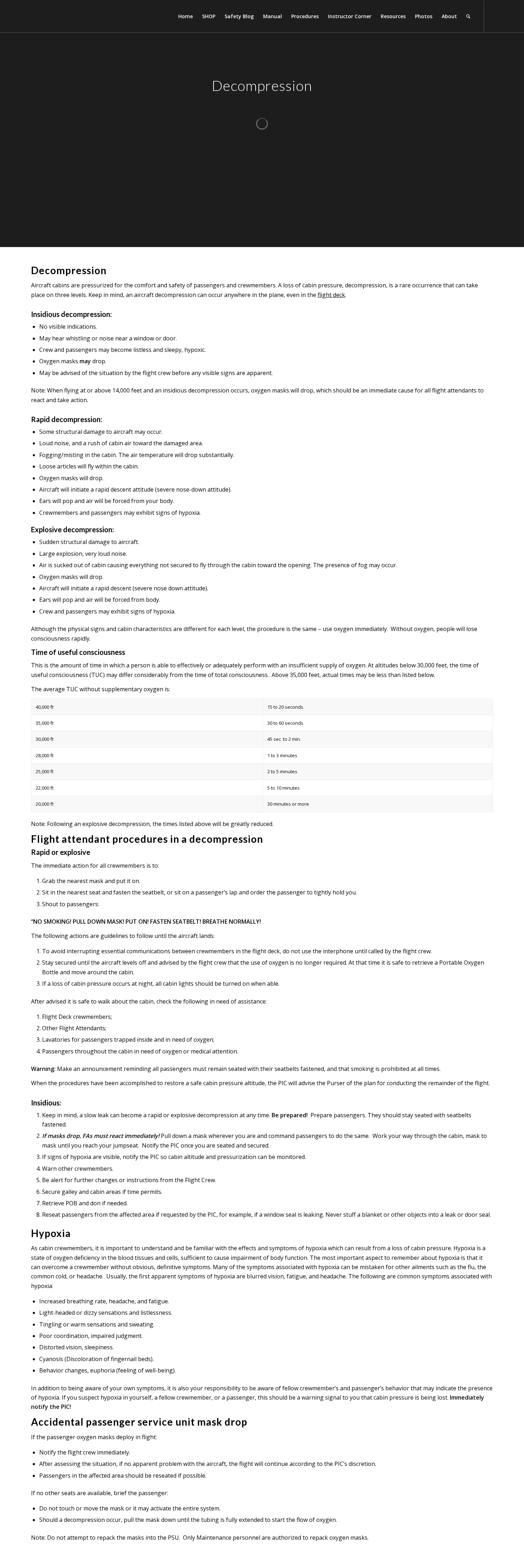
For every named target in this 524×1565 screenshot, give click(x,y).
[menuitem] (185, 16)
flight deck (331, 295)
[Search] (468, 16)
